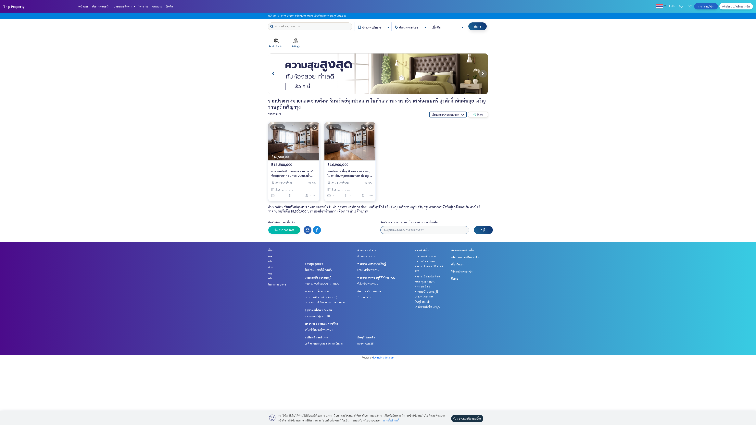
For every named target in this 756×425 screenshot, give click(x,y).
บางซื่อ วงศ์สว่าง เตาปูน (427, 306)
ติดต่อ (169, 6)
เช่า (270, 261)
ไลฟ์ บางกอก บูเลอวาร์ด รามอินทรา (324, 343)
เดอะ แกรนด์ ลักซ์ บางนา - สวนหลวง (325, 302)
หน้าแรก (83, 6)
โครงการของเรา (277, 284)
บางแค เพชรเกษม (424, 296)
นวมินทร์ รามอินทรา (317, 337)
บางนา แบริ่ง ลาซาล (317, 291)
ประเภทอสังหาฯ (123, 6)
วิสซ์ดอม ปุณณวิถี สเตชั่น (318, 270)
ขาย (270, 256)
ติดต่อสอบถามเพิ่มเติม (281, 222)
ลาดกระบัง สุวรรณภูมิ (318, 277)
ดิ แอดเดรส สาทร (366, 256)
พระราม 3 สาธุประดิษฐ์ (371, 263)
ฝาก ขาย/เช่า (706, 6)
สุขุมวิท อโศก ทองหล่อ (318, 310)
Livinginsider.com (383, 357)
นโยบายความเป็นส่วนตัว (465, 257)
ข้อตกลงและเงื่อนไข (462, 250)
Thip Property (14, 6)
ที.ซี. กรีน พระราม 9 (367, 283)
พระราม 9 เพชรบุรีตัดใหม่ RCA (376, 277)
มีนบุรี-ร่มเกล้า (366, 337)
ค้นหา (477, 26)
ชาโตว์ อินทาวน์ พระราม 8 (319, 329)
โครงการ (143, 6)
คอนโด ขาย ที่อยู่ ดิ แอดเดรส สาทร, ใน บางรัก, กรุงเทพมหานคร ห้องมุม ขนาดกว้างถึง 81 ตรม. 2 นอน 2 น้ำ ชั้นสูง (349, 173)
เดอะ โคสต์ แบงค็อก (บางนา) (321, 297)
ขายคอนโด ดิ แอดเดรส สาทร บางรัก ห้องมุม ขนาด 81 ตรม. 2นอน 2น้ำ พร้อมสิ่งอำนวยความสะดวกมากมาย (293, 173)
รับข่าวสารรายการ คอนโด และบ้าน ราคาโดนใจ (409, 222)
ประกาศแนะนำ (100, 6)
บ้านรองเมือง (364, 297)
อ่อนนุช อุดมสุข (314, 263)
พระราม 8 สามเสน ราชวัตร (321, 323)
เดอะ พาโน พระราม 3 (369, 270)
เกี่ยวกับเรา (457, 264)
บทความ (157, 6)
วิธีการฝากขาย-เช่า (461, 271)
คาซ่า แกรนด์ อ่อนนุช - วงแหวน (322, 283)
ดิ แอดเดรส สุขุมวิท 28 (317, 316)
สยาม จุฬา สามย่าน (369, 291)
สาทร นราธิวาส (366, 250)
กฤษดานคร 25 (365, 343)
